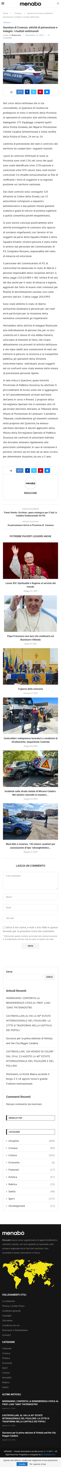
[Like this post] (21, 92)
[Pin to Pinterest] (40, 92)
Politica (31, 1177)
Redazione (16, 35)
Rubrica (31, 1184)
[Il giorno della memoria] (30, 666)
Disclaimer (7, 1320)
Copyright (7, 1315)
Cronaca (18, 13)
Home (5, 13)
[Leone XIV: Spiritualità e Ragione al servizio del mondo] (30, 560)
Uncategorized (31, 1205)
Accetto (22, 1464)
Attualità (31, 1140)
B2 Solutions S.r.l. (48, 1454)
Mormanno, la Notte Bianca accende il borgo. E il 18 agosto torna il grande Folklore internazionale (27, 1078)
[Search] (58, 3)
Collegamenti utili (14, 1295)
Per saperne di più (38, 1464)
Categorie (8, 1342)
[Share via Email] (47, 92)
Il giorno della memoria (30, 689)
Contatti (6, 1335)
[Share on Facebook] (27, 92)
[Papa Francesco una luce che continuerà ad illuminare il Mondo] (30, 613)
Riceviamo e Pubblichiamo (15, 1330)
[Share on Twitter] (33, 92)
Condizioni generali (11, 1311)
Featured (31, 1169)
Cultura (31, 1155)
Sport (31, 1198)
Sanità (31, 1191)
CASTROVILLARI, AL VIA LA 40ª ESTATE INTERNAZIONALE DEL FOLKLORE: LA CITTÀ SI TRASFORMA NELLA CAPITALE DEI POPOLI (25, 1418)
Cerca (9, 971)
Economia (31, 1162)
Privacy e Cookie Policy (13, 1306)
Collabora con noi (11, 1325)
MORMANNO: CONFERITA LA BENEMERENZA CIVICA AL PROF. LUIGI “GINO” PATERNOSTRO (28, 1002)
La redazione (8, 1301)
